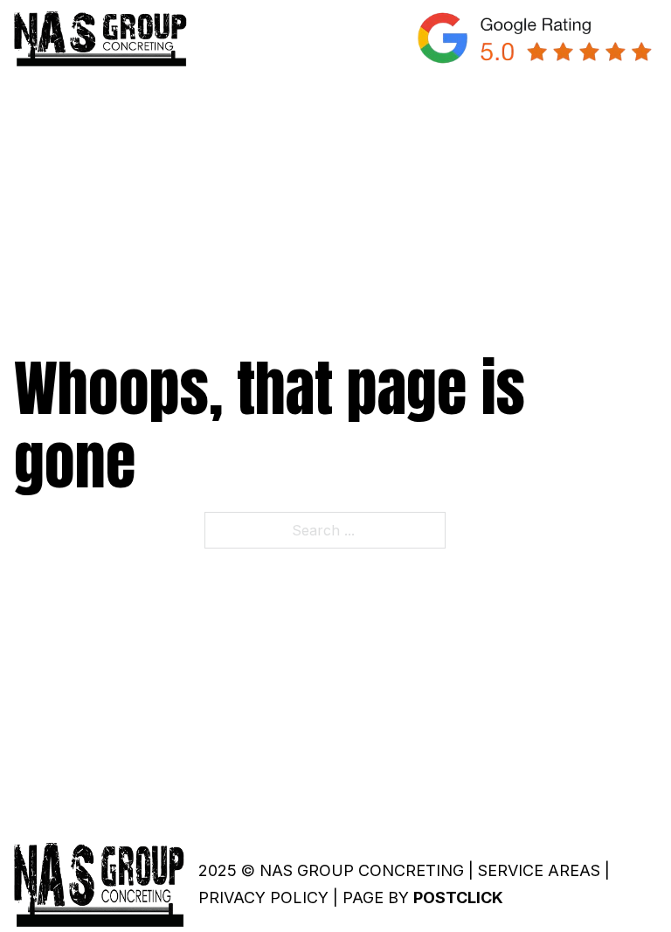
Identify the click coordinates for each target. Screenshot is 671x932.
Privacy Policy (263, 897)
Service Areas (539, 870)
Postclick (458, 897)
